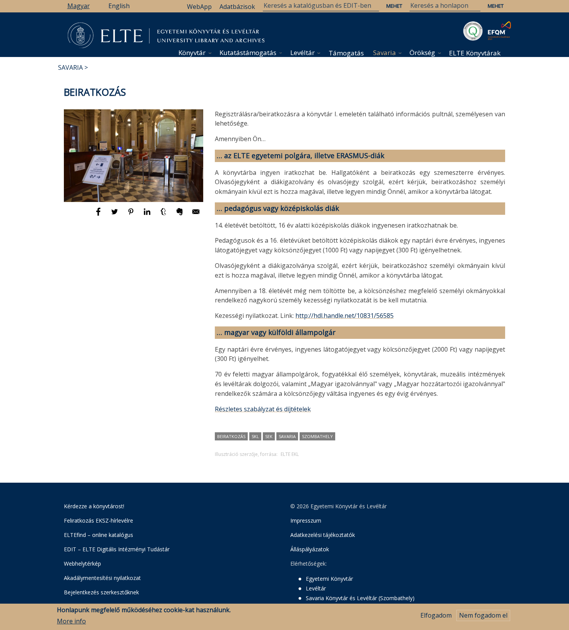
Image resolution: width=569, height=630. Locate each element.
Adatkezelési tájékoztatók (322, 535)
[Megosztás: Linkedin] (147, 215)
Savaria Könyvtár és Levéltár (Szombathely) (360, 598)
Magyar (78, 6)
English (119, 6)
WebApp (199, 6)
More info (71, 621)
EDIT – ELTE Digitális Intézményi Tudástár (117, 549)
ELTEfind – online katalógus (98, 535)
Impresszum (305, 520)
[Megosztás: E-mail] (196, 215)
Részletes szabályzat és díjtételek (263, 409)
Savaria (384, 52)
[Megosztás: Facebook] (99, 215)
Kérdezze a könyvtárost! (94, 506)
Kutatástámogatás (247, 52)
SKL (255, 436)
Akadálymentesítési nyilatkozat (102, 578)
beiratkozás (231, 436)
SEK (269, 436)
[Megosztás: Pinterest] (131, 215)
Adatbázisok (237, 6)
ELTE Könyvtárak (474, 52)
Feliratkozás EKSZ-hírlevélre (98, 520)
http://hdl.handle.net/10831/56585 (344, 315)
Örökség (422, 52)
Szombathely (317, 436)
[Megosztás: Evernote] (180, 215)
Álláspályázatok (309, 549)
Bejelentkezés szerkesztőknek (101, 592)
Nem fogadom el (483, 615)
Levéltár (302, 52)
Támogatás (346, 52)
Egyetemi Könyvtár (329, 578)
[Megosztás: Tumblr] (164, 215)
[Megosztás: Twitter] (115, 215)
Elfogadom (436, 615)
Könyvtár (192, 52)
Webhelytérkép (82, 563)
